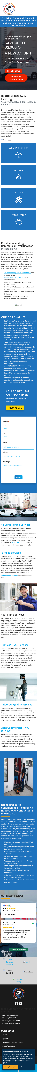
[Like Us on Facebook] (16, 1004)
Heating (18, 170)
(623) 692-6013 (15, 407)
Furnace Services (11, 552)
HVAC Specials (18, 215)
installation (26, 273)
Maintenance (18, 193)
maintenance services (9, 575)
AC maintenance (18, 542)
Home (4, 1035)
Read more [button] (7, 940)
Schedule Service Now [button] (16, 78)
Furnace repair (10, 277)
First (4, 425)
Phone (5, 452)
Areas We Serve (8, 1046)
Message (6, 462)
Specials (5, 1038)
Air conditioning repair (12, 273)
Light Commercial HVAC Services (15, 729)
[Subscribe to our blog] (20, 1004)
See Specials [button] (13, 71)
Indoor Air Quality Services (16, 704)
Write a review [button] (10, 914)
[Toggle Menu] (34, 8)
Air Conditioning (18, 148)
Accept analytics (11, 1067)
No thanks (24, 1067)
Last (4, 433)
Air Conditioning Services (15, 524)
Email (5, 443)
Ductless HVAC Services (15, 645)
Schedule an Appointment (12, 1042)
